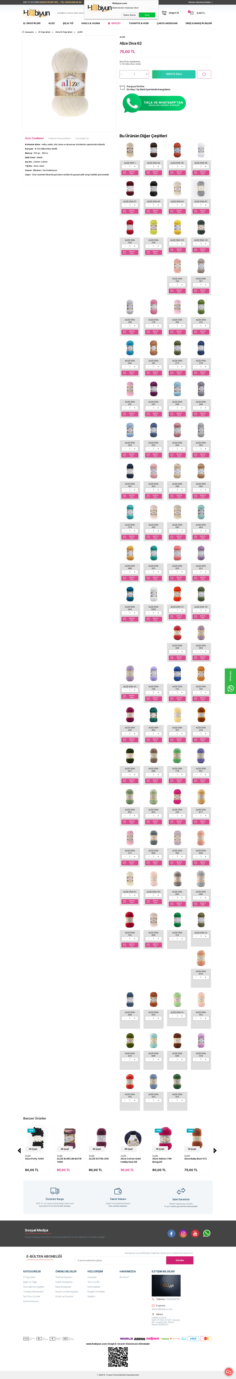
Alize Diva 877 (201, 811)
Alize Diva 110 (177, 240)
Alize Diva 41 (177, 1012)
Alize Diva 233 (130, 1054)
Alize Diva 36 (177, 163)
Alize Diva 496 (201, 893)
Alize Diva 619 (177, 567)
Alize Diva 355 (201, 444)
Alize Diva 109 (153, 241)
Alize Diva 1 (129, 163)
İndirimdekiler (94, 1287)
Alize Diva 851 (201, 770)
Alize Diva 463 (201, 526)
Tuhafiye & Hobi (139, 23)
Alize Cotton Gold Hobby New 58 (103, 1160)
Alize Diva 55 (200, 163)
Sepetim (91, 1296)
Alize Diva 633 (201, 972)
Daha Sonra (129, 15)
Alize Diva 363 (153, 485)
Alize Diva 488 (130, 567)
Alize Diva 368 (177, 485)
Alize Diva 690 (177, 1054)
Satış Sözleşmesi (63, 1287)
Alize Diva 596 (130, 1013)
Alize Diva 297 (153, 403)
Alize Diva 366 (177, 647)
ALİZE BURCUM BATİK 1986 (41, 1160)
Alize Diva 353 (153, 444)
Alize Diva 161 (153, 892)
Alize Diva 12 (201, 933)
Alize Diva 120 (201, 687)
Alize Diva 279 (201, 362)
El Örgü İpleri (31, 23)
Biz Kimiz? (124, 1277)
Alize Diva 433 (153, 1013)
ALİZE (32, 1156)
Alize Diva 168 (130, 321)
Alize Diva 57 (129, 201)
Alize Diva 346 (177, 403)
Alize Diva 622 (201, 567)
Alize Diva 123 (177, 934)
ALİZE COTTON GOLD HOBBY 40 (200, 1160)
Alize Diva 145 (177, 280)
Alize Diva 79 (200, 607)
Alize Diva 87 (200, 201)
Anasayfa (91, 1277)
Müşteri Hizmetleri (96, 1291)
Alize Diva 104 (130, 1095)
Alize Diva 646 (130, 608)
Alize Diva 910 (177, 1095)
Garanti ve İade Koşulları (66, 1291)
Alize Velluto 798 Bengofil (134, 1160)
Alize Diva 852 (130, 811)
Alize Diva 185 (177, 321)
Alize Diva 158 (153, 687)
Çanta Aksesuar (167, 23)
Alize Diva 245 (130, 362)
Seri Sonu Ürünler (31, 1296)
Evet (147, 15)
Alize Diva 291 (130, 403)
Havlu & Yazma (90, 23)
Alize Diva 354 (177, 444)
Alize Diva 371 (130, 852)
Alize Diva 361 (130, 485)
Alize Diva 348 (201, 403)
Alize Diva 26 (153, 163)
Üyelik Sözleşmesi (64, 1282)
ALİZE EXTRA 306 (71, 1158)
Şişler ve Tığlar (30, 1282)
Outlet (116, 23)
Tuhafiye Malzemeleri (33, 1291)
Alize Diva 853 (153, 811)
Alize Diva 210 (201, 321)
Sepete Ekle (174, 74)
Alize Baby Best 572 (168, 1158)
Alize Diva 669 (153, 1054)
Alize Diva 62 (177, 201)
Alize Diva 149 (177, 811)
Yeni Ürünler (93, 1282)
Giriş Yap (164, 13)
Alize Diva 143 (201, 1013)
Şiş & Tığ (68, 23)
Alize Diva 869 (153, 852)
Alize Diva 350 (130, 444)
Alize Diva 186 (177, 852)
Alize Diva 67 (129, 892)
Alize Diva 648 (201, 852)
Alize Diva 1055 (153, 608)
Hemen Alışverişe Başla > (200, 2)
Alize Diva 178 (153, 321)
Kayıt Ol (174, 13)
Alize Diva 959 (153, 934)
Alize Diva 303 (153, 1095)
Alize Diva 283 (177, 893)
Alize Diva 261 (153, 362)
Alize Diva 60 (153, 201)
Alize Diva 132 (177, 687)
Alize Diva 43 (129, 686)
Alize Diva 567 (130, 770)
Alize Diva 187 (177, 729)
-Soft (100, 1375)
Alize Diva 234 (201, 729)
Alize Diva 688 (153, 770)
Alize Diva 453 (153, 729)
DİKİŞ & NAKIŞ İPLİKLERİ (199, 23)
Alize (51, 23)
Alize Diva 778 (177, 770)
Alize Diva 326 (130, 729)
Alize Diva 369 (201, 485)
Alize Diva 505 (201, 647)
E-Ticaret (108, 1375)
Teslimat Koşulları (63, 1277)
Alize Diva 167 (201, 280)
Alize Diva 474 (201, 1054)
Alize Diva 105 (130, 934)
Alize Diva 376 (130, 526)
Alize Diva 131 (201, 240)
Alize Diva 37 (177, 607)
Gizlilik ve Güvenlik (64, 1296)
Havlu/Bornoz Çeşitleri (33, 1287)
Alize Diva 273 (177, 362)
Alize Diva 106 (130, 241)
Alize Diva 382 (153, 526)
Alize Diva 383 (177, 526)
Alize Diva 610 (153, 567)
